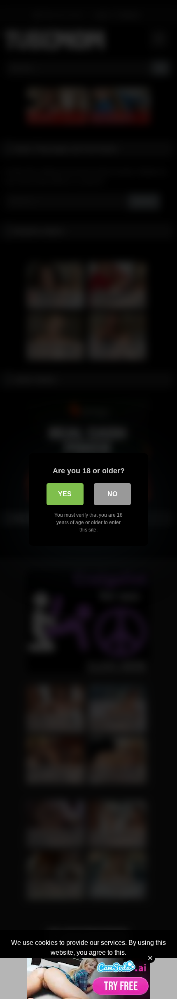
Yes (65, 493)
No (112, 493)
